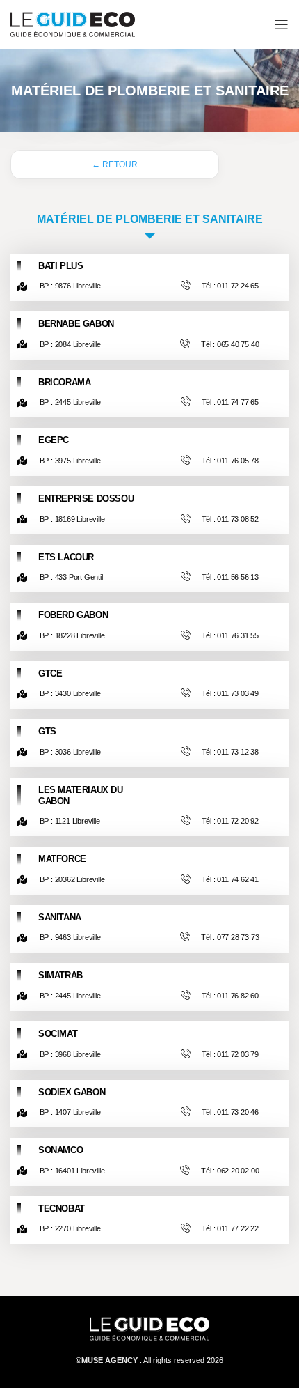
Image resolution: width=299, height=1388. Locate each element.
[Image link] (149, 1328)
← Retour (115, 164)
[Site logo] (72, 23)
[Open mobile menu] (282, 24)
